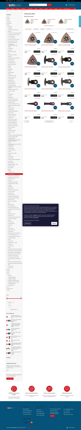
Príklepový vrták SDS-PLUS (13, 99)
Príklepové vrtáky (11, 102)
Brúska (9, 169)
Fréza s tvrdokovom (11, 37)
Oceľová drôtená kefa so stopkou (14, 236)
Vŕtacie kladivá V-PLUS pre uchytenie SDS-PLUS (14, 87)
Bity (9, 202)
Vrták (9, 226)
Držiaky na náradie (11, 132)
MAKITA (9, 46)
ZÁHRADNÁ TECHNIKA (12, 279)
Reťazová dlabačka (11, 206)
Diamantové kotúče (11, 214)
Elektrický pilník (11, 162)
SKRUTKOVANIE (11, 72)
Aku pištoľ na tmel (11, 59)
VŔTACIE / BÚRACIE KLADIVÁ (13, 136)
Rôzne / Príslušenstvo (12, 64)
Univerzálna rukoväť (11, 83)
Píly (8, 92)
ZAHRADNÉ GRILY (11, 285)
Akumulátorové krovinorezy (13, 29)
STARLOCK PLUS (11, 172)
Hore (27, 121)
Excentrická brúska (11, 178)
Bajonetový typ (11, 80)
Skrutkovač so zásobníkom (13, 190)
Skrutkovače (10, 117)
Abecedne (49, 29)
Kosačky (9, 151)
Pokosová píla (10, 158)
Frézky (9, 247)
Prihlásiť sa (10, 378)
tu (38, 220)
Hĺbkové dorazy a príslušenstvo (14, 175)
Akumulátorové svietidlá (12, 242)
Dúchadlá (9, 128)
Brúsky (9, 220)
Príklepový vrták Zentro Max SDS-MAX (15, 249)
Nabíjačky (10, 56)
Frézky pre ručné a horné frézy (13, 39)
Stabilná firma (38, 410)
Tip (9, 307)
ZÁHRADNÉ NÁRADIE (11, 138)
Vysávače (10, 95)
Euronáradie (9, 23)
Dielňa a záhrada (10, 288)
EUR (68, 0)
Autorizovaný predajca (40, 415)
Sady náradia (10, 97)
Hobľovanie (10, 50)
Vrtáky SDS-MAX (11, 108)
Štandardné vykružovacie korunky (14, 233)
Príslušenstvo (10, 48)
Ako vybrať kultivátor (53, 410)
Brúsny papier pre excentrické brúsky (15, 250)
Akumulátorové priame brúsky (13, 198)
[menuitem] (7, 9)
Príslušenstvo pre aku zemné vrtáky (14, 33)
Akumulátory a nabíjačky (12, 54)
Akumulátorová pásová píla (13, 182)
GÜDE (8, 272)
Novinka (10, 305)
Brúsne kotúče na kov (12, 77)
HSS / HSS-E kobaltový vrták (13, 234)
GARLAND (10, 275)
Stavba (8, 20)
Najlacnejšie (36, 29)
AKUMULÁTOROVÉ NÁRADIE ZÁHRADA (14, 262)
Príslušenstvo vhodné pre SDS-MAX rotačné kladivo (14, 145)
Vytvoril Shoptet (72, 427)
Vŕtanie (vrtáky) (11, 109)
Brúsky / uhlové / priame (12, 119)
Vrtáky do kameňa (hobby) (13, 100)
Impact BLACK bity (11, 223)
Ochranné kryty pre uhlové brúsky (14, 258)
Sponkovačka (10, 241)
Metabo (8, 269)
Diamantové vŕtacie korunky (13, 255)
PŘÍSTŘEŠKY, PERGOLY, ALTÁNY (13, 282)
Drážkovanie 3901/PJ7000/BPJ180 (14, 159)
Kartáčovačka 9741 (11, 194)
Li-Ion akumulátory (11, 36)
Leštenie (9, 185)
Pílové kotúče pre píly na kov (13, 207)
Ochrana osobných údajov (27, 410)
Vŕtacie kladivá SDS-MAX (12, 122)
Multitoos (10, 170)
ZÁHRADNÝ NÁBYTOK (12, 283)
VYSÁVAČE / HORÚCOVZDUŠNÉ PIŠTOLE (15, 135)
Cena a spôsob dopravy (27, 414)
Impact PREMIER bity (11, 238)
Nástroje (9, 31)
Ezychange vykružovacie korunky (14, 209)
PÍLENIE (9, 67)
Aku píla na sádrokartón (12, 218)
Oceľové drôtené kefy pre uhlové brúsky (14, 106)
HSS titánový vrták (11, 230)
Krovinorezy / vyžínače (12, 153)
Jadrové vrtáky (11, 246)
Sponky (9, 239)
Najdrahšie (42, 29)
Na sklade (11, 302)
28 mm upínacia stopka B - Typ (13, 103)
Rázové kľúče (10, 167)
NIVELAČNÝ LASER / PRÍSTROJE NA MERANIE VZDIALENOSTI (14, 140)
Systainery (10, 26)
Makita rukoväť (11, 204)
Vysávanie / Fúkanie (11, 150)
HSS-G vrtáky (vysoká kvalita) (13, 257)
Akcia (10, 304)
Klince (9, 133)
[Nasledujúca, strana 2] (71, 121)
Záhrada (8, 18)
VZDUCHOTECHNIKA (11, 82)
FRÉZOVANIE (10, 69)
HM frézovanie (10, 222)
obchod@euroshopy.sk (69, 409)
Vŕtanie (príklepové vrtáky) (13, 183)
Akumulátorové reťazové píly (13, 177)
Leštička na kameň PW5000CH (13, 196)
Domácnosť (9, 21)
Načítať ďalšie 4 (49, 121)
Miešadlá (9, 180)
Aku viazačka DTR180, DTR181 (13, 34)
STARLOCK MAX (11, 174)
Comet (9, 212)
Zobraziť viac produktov (48, 25)
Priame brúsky (10, 188)
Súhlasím (54, 223)
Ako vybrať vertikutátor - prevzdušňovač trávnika (54, 413)
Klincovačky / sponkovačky (13, 125)
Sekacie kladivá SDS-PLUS (12, 41)
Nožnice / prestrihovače (12, 124)
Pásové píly (10, 244)
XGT (9, 260)
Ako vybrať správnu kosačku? (55, 409)
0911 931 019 (67, 411)
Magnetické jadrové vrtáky (13, 164)
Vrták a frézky (10, 146)
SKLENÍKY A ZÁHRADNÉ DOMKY (13, 280)
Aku (9, 53)
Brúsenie (9, 74)
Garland (8, 274)
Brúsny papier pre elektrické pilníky (14, 252)
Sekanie (9, 142)
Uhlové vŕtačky (11, 112)
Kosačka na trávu (11, 61)
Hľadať (49, 4)
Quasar (9, 210)
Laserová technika (11, 191)
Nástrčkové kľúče (11, 166)
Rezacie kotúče (11, 78)
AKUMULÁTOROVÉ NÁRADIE (13, 111)
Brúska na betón (11, 199)
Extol (8, 287)
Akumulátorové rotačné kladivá (13, 58)
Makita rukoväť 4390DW (12, 201)
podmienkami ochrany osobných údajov (13, 375)
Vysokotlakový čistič (12, 62)
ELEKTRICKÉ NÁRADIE (12, 277)
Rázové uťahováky (11, 127)
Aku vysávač (10, 161)
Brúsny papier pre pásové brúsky (14, 254)
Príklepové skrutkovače (12, 120)
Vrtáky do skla (10, 231)
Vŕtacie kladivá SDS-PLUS (12, 42)
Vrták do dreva (10, 228)
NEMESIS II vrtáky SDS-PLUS (13, 89)
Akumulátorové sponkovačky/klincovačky (13, 45)
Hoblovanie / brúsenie (12, 114)
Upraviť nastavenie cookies (30, 427)
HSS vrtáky (10, 225)
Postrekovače (10, 267)
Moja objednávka (26, 409)
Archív (52, 415)
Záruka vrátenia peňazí (40, 413)
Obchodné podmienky (27, 412)
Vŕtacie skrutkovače (11, 116)
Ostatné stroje (10, 94)
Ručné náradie (10, 193)
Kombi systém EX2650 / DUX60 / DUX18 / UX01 (15, 264)
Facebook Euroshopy (69, 414)
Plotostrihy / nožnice (12, 130)
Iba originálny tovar (39, 411)
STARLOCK (10, 28)
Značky (8, 290)
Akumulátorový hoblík (12, 51)
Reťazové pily (10, 266)
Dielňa (8, 17)
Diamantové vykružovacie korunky (14, 217)
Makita (8, 25)
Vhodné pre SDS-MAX (12, 85)
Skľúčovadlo (10, 186)
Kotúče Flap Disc (11, 148)
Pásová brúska (10, 156)
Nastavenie (27, 223)
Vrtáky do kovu (11, 215)
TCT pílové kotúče (11, 91)
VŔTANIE (9, 70)
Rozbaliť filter (13, 309)
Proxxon (8, 271)
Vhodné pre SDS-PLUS (12, 75)
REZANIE (9, 66)
